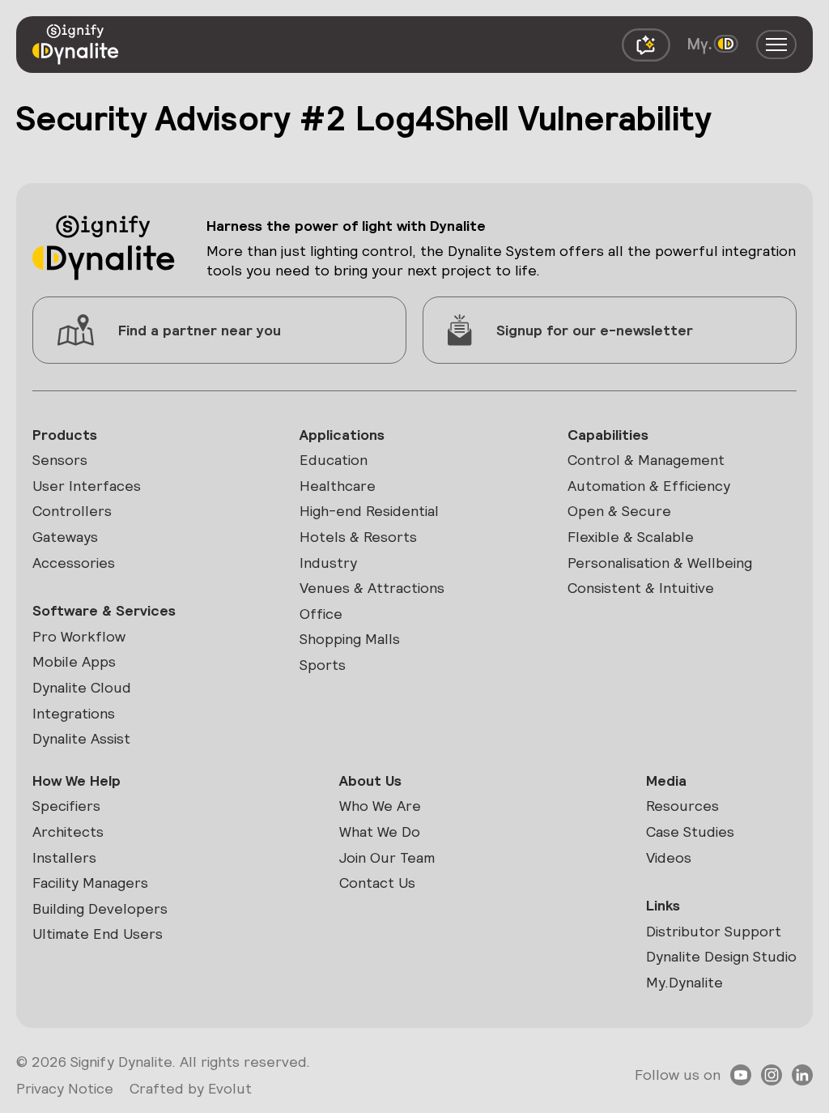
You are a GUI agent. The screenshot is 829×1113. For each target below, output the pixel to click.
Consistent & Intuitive (641, 587)
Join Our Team (387, 857)
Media (666, 780)
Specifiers (66, 805)
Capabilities (608, 434)
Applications (342, 434)
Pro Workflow (78, 636)
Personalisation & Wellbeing (660, 562)
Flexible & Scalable (631, 536)
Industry (328, 562)
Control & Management (646, 459)
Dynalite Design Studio (721, 956)
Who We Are (380, 805)
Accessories (73, 562)
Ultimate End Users (97, 933)
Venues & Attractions (372, 587)
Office (321, 613)
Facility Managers (90, 882)
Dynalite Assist (81, 738)
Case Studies (690, 831)
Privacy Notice (64, 1088)
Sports (323, 664)
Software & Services (104, 610)
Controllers (72, 510)
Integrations (73, 713)
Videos (668, 857)
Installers (64, 857)
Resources (682, 805)
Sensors (59, 459)
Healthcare (338, 485)
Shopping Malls (350, 638)
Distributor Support (713, 931)
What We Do (379, 831)
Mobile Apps (74, 661)
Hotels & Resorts (358, 536)
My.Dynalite (684, 982)
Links (663, 905)
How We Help (76, 780)
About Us (370, 780)
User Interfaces (86, 485)
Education (334, 459)
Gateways (65, 536)
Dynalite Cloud (81, 687)
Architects (68, 831)
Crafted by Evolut (191, 1088)
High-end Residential (369, 510)
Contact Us (377, 882)
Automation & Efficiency (649, 485)
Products (64, 434)
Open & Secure (619, 510)
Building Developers (100, 908)
